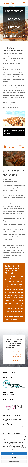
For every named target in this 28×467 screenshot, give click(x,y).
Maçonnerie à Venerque (8, 392)
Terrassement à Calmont (8, 377)
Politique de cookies (9, 465)
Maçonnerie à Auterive (8, 395)
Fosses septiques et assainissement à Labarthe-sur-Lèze (12, 423)
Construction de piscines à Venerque (11, 431)
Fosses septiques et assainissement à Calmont (14, 427)
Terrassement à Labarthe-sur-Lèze (11, 375)
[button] (26, 437)
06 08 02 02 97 (17, 360)
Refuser (14, 457)
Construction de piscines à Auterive (11, 433)
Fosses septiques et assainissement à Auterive (12, 420)
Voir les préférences (14, 462)
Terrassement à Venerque (9, 370)
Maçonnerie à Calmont (8, 399)
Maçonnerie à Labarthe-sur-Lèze (10, 397)
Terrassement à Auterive (9, 372)
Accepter (14, 453)
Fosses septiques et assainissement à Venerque (12, 416)
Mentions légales (18, 465)
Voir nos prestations (14, 140)
